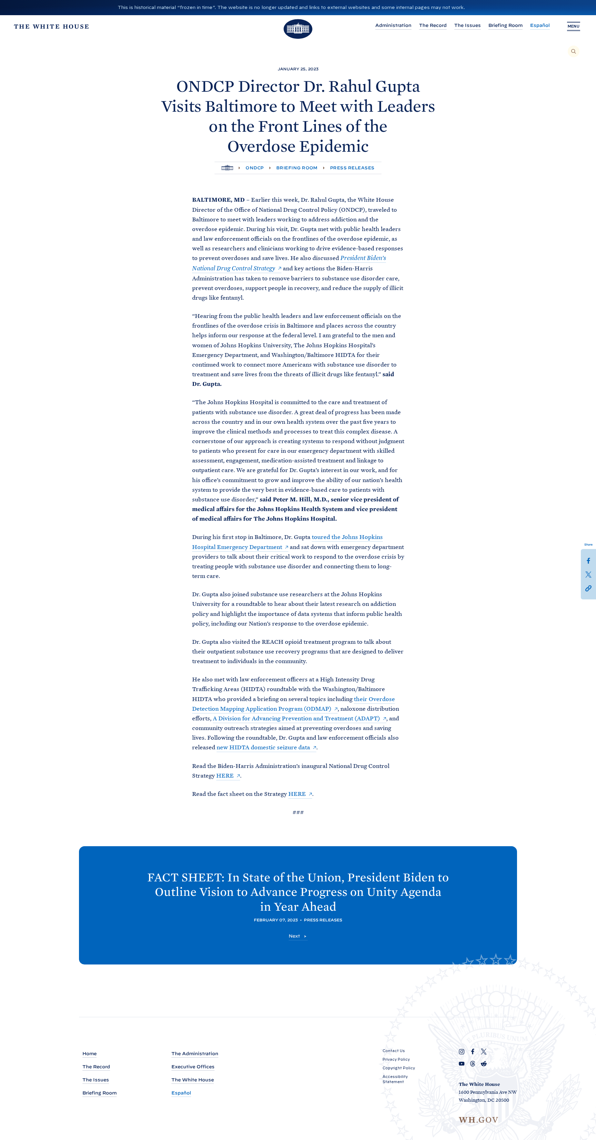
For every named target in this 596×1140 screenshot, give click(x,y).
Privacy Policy (396, 1059)
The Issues (467, 25)
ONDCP (255, 167)
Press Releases (352, 167)
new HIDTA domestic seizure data (263, 747)
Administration (393, 25)
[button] (588, 588)
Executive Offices (193, 1066)
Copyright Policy (399, 1068)
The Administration (194, 1053)
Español (540, 25)
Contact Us (394, 1051)
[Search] (573, 51)
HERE (225, 775)
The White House (192, 1079)
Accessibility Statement (395, 1079)
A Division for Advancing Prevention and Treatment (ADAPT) (296, 718)
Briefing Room (505, 25)
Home (89, 1053)
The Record (433, 25)
